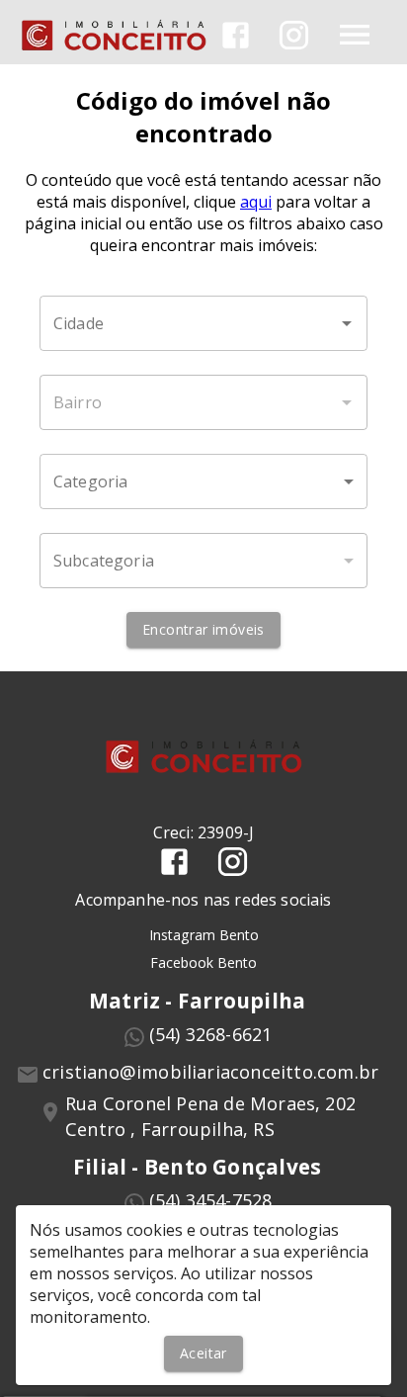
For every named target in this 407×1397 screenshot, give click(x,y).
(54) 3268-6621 (211, 1034)
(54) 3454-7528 (211, 1200)
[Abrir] (347, 323)
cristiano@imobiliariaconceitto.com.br (210, 1072)
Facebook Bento (203, 962)
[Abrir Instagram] (294, 35)
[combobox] (203, 323)
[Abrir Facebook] (235, 35)
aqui (256, 202)
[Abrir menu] (354, 34)
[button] (203, 481)
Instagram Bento (204, 934)
